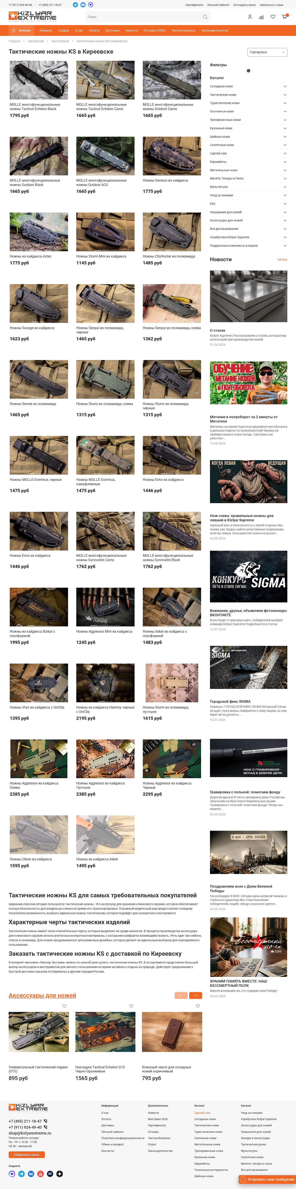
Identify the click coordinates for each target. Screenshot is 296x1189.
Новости (132, 30)
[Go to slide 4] (113, 173)
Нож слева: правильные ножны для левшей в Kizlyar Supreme (241, 518)
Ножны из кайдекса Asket (97, 859)
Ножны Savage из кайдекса (32, 328)
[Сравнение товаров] (261, 17)
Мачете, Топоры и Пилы (227, 178)
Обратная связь (26, 1155)
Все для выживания (224, 228)
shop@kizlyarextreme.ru (30, 1133)
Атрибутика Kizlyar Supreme (229, 237)
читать (282, 259)
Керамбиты (218, 161)
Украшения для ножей (226, 212)
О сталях (217, 330)
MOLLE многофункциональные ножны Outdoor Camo (168, 106)
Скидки (63, 30)
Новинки (46, 30)
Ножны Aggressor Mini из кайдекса (104, 631)
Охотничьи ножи (222, 111)
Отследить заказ (244, 4)
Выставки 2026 (158, 1119)
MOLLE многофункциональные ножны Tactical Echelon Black (35, 106)
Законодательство (215, 30)
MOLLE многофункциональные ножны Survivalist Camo (101, 558)
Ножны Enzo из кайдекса (30, 556)
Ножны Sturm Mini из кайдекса (101, 256)
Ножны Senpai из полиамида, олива (172, 328)
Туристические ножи (224, 103)
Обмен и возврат (112, 1144)
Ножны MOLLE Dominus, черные (36, 480)
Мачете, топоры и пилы (256, 1163)
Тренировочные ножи (225, 120)
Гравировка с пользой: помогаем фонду (245, 792)
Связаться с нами (271, 4)
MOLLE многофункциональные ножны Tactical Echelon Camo (101, 106)
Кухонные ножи (221, 128)
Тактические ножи (223, 94)
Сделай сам (36, 41)
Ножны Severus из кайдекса (165, 180)
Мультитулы (219, 187)
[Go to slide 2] (98, 173)
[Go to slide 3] (105, 173)
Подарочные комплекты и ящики (234, 245)
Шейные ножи (220, 136)
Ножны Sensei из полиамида (33, 404)
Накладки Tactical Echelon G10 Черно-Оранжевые (100, 1069)
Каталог (25, 30)
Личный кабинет (218, 4)
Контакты (107, 1150)
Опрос (152, 1144)
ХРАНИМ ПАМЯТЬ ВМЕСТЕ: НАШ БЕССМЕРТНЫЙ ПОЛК (238, 983)
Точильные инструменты (211, 1169)
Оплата (94, 30)
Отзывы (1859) (154, 30)
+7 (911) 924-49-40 (20, 4)
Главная (14, 41)
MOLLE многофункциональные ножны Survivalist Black (168, 558)
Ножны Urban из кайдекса (31, 859)
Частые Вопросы (159, 1138)
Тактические (60, 41)
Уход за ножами (221, 195)
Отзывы (153, 1131)
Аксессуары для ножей (226, 220)
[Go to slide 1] (39, 97)
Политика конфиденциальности (123, 1138)
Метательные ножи (223, 170)
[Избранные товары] (273, 17)
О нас (79, 30)
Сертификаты (194, 4)
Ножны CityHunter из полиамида (169, 256)
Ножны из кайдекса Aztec (30, 256)
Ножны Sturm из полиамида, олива (104, 404)
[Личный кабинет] (250, 17)
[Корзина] (284, 17)
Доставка (113, 30)
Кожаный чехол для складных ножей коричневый (166, 1069)
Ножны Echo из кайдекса (163, 480)
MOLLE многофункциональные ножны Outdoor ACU (101, 182)
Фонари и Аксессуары (255, 1138)
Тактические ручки (253, 1144)
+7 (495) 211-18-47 (50, 4)
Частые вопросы (183, 30)
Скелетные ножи (222, 145)
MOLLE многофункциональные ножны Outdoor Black (35, 182)
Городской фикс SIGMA (230, 701)
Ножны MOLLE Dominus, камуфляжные (95, 482)
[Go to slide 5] (121, 173)
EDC (213, 203)
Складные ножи (221, 86)
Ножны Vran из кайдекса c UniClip (37, 707)
